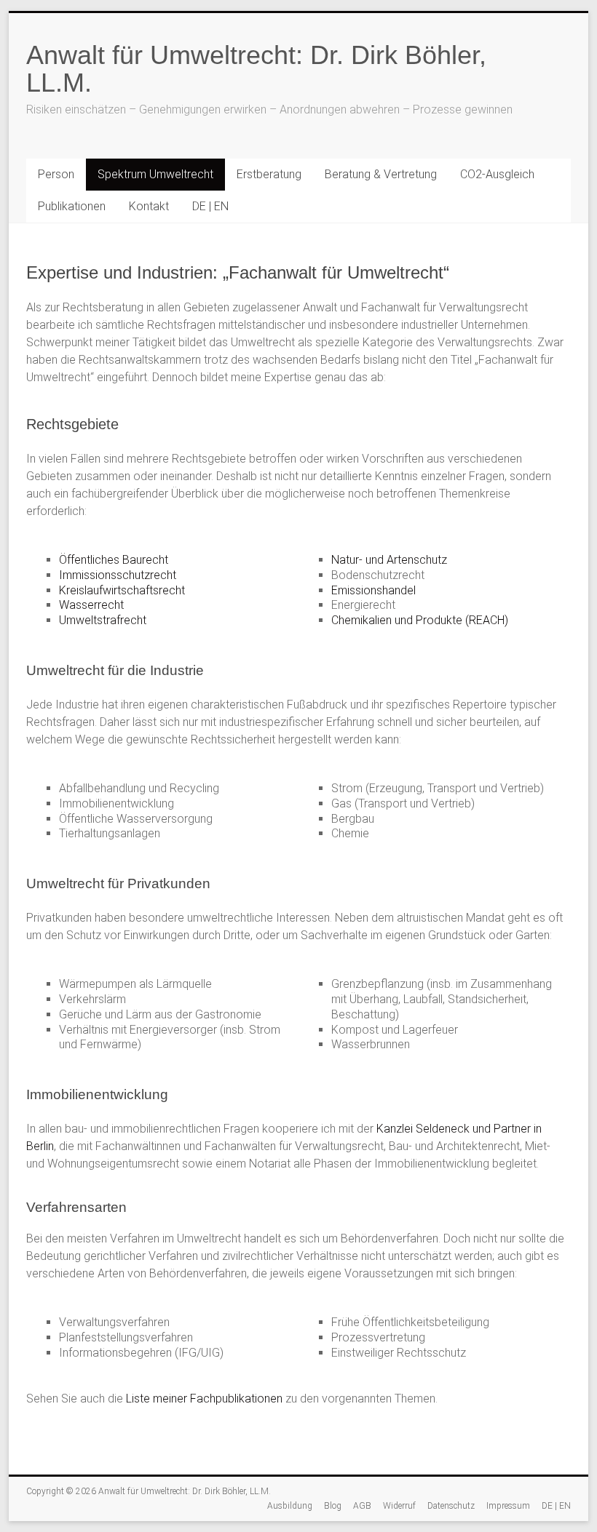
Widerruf (399, 1506)
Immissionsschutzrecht (117, 575)
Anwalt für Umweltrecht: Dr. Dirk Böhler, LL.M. (256, 68)
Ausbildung (289, 1506)
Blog (332, 1506)
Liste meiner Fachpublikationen (204, 1398)
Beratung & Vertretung (381, 174)
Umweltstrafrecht (102, 620)
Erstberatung (269, 174)
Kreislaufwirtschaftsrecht (122, 590)
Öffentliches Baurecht (113, 560)
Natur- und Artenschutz (389, 560)
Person (56, 174)
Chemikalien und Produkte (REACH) (419, 620)
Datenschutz (451, 1506)
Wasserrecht (91, 605)
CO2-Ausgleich (497, 174)
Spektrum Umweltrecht (155, 174)
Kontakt (149, 206)
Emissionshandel (373, 590)
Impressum (508, 1506)
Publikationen (72, 206)
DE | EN (210, 206)
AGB (362, 1506)
